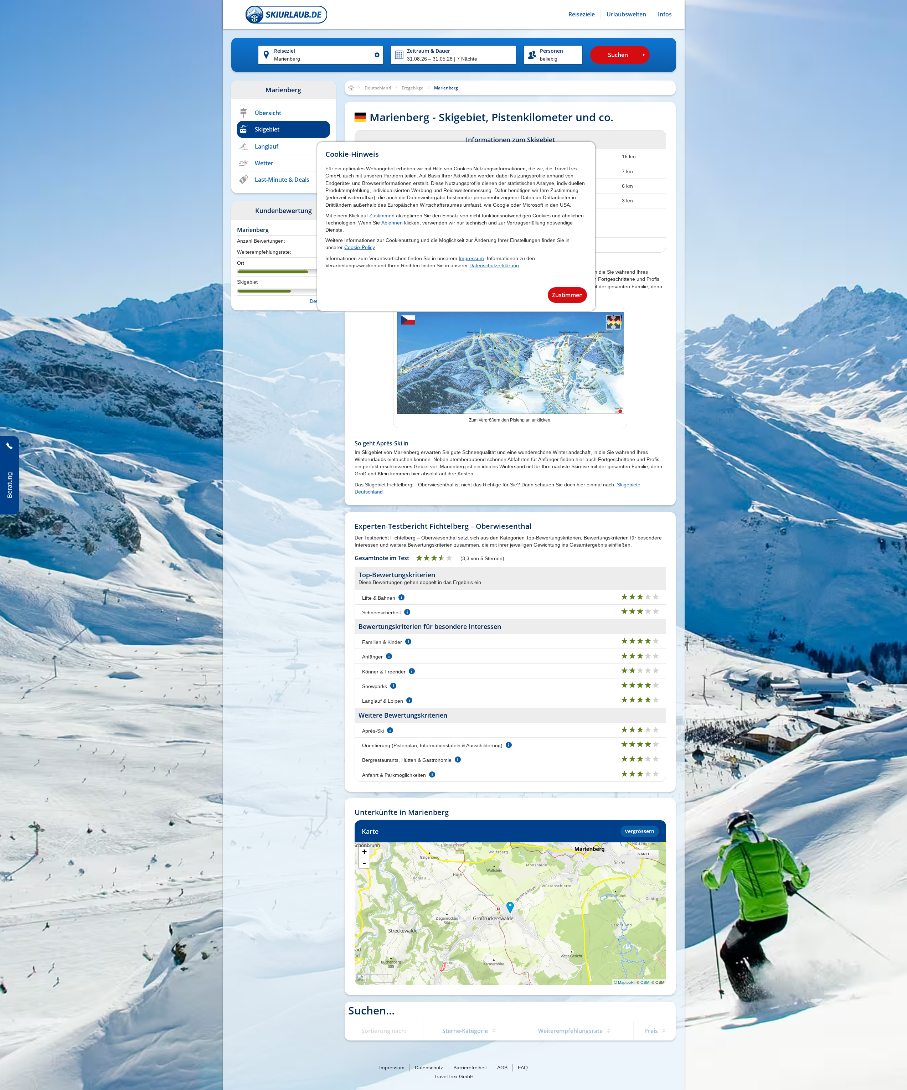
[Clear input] (377, 55)
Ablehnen (392, 223)
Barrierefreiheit (470, 1067)
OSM (644, 982)
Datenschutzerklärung (494, 265)
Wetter (264, 163)
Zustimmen (382, 215)
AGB (502, 1067)
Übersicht (268, 113)
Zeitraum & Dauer (428, 50)
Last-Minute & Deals (282, 180)
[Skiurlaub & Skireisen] (287, 15)
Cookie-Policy (359, 247)
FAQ (523, 1067)
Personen (551, 50)
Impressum (471, 258)
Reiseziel (284, 50)
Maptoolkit (626, 982)
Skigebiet (267, 129)
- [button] (364, 863)
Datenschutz (429, 1067)
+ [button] (364, 851)
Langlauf (266, 146)
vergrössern (639, 831)
